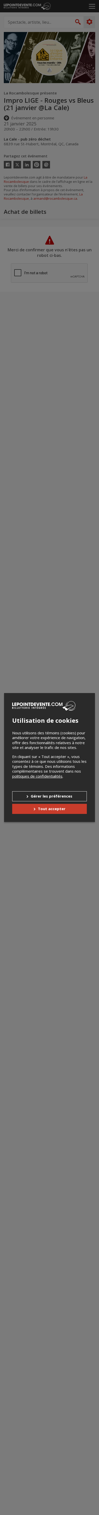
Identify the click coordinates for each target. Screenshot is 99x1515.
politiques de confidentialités (37, 776)
